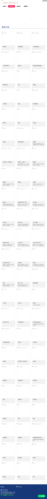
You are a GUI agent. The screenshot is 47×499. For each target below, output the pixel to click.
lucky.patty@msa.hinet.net (8, 493)
